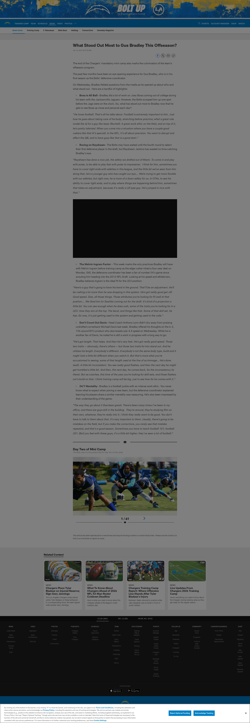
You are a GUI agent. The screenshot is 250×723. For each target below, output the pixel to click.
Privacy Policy (48, 710)
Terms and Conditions (105, 708)
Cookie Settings (100, 720)
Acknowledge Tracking (204, 713)
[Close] (246, 713)
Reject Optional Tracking (180, 713)
